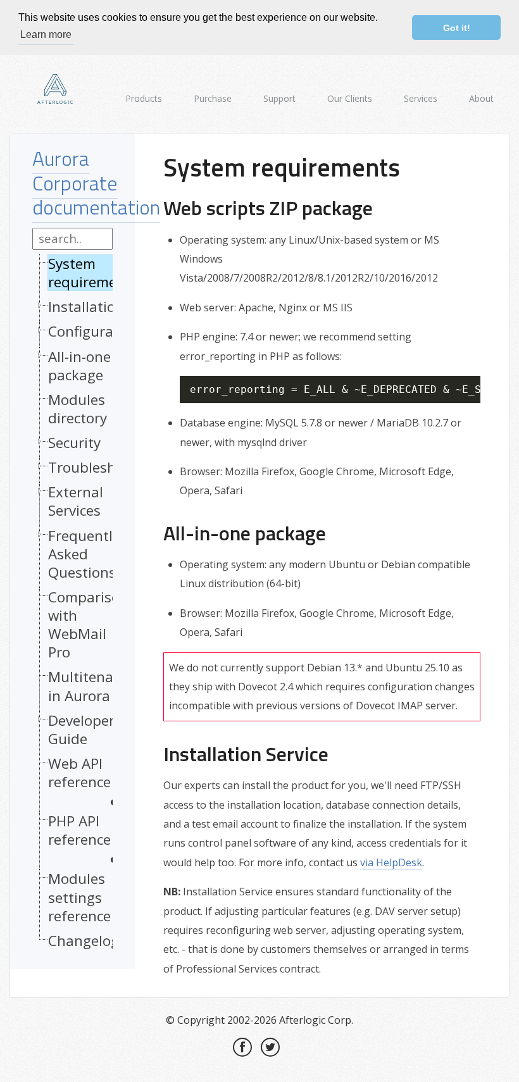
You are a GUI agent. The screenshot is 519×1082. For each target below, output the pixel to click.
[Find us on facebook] (242, 1047)
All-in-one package (79, 365)
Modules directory (77, 408)
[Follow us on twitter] (270, 1047)
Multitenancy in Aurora (91, 686)
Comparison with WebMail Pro (88, 625)
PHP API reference (79, 830)
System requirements (93, 272)
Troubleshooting (103, 467)
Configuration (94, 331)
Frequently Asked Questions (84, 553)
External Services (75, 501)
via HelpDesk (391, 862)
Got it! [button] (456, 28)
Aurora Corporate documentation (96, 182)
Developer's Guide (86, 729)
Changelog (83, 940)
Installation (86, 306)
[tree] (72, 605)
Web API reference (79, 773)
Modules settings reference (79, 896)
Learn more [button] (46, 34)
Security (74, 442)
